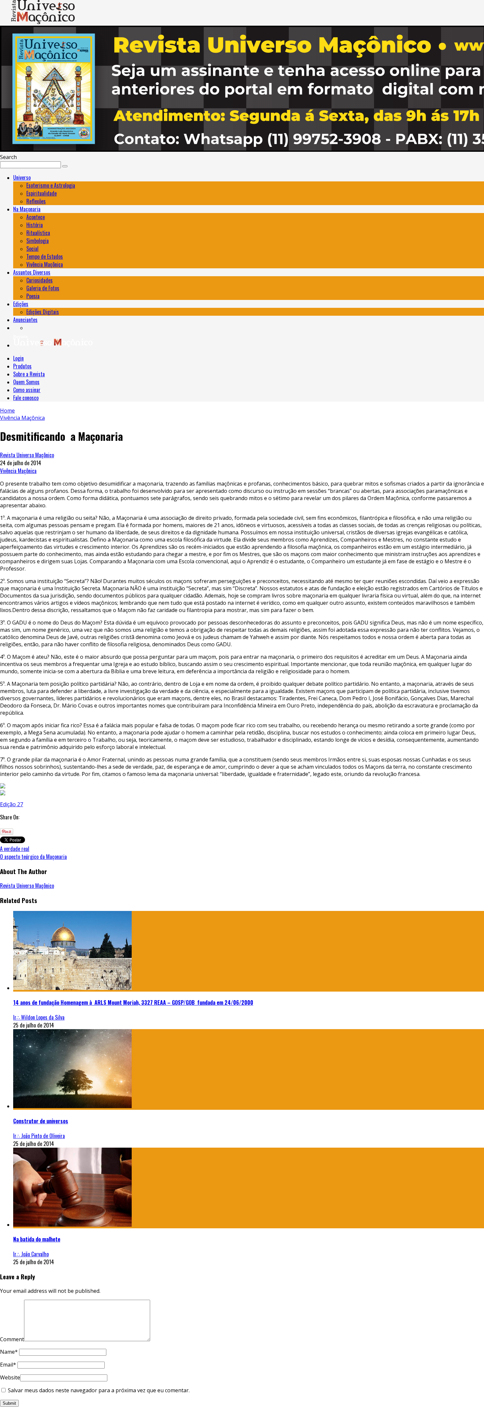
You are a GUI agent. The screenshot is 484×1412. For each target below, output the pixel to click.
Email (8, 1364)
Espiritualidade (41, 193)
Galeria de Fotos (42, 288)
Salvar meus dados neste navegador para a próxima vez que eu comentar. (99, 1390)
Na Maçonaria (26, 209)
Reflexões (36, 201)
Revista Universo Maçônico (27, 455)
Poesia (33, 296)
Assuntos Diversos (31, 272)
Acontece (35, 217)
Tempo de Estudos (44, 256)
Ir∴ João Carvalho (31, 1254)
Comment (12, 1339)
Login (18, 358)
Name (9, 1351)
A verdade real (14, 849)
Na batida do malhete (36, 1239)
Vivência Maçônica (44, 264)
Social (32, 249)
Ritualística (38, 233)
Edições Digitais (42, 312)
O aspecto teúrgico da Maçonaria (33, 857)
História (34, 225)
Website (10, 1377)
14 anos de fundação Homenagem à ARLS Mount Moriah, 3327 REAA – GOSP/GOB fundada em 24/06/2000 (133, 1002)
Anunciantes (25, 320)
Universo (22, 177)
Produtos (22, 366)
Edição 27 (11, 804)
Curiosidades (39, 280)
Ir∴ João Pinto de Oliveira (39, 1136)
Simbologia (37, 241)
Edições (20, 304)
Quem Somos (26, 382)
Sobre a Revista (29, 374)
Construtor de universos (40, 1121)
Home (7, 410)
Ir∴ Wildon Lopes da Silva (39, 1017)
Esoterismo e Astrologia (50, 185)
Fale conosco (26, 398)
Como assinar (26, 390)
